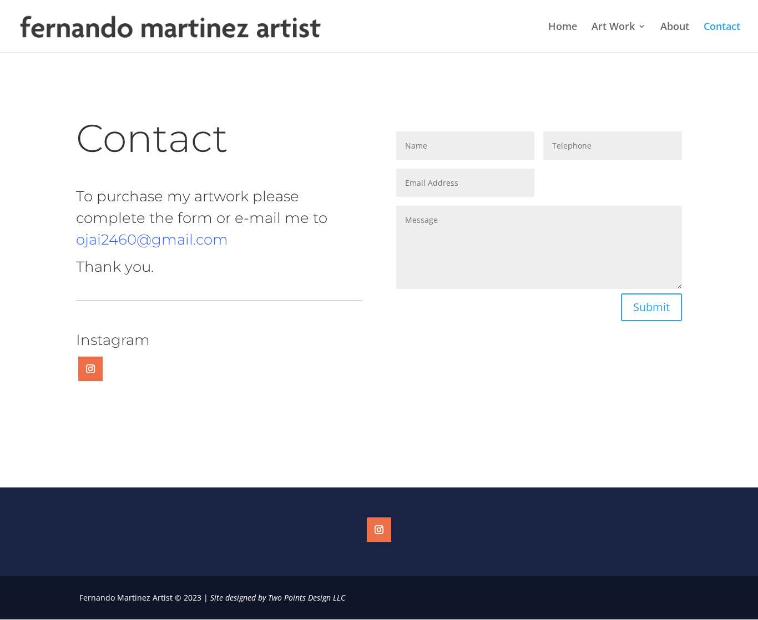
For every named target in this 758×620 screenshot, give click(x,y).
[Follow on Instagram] (90, 369)
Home (562, 27)
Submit (651, 306)
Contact (722, 27)
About (674, 27)
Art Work (613, 27)
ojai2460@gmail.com (152, 239)
